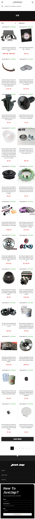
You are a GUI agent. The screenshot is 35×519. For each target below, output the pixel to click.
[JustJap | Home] (17, 2)
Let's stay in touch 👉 (17, 514)
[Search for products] (2, 6)
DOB (4, 508)
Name (4, 499)
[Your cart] (32, 2)
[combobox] (17, 6)
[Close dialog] (34, 484)
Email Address (6, 503)
